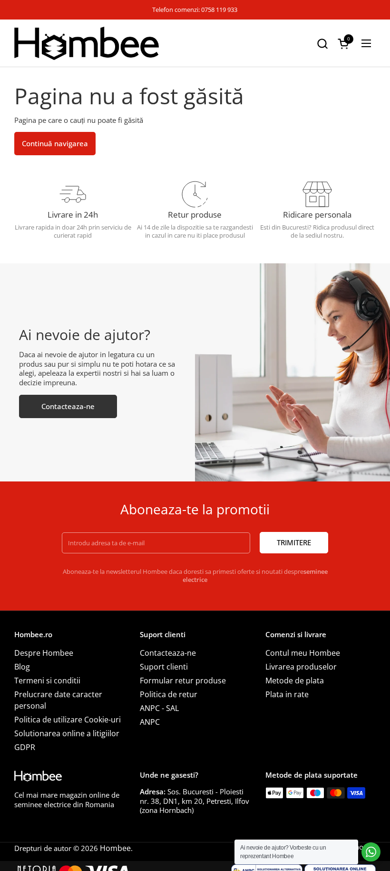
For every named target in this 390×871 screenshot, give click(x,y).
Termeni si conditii (47, 680)
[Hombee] (86, 43)
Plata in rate (287, 694)
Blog (22, 666)
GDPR (24, 747)
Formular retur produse (183, 680)
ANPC (150, 722)
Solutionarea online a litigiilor (66, 733)
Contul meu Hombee (302, 653)
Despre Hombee (43, 653)
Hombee (115, 848)
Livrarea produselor (301, 666)
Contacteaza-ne (168, 653)
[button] (322, 44)
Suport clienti (164, 666)
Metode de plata (294, 680)
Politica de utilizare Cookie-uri (67, 719)
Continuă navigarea (55, 143)
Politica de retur (168, 694)
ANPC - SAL (159, 708)
